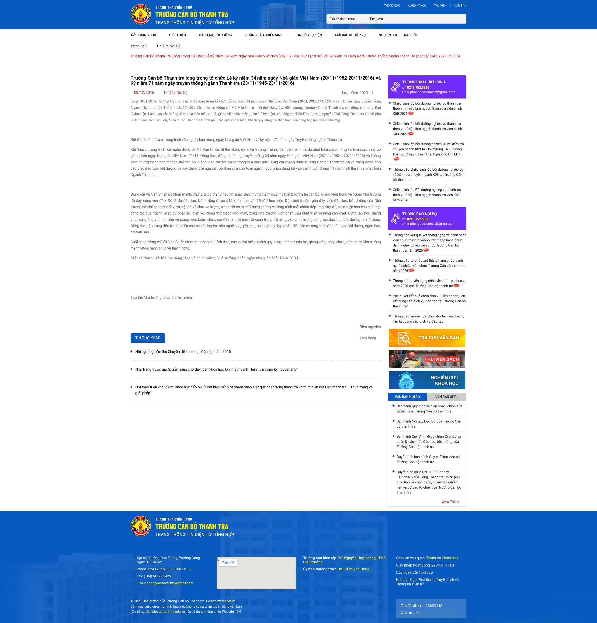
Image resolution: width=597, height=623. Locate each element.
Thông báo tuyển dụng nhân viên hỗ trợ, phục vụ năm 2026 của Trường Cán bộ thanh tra (429, 283)
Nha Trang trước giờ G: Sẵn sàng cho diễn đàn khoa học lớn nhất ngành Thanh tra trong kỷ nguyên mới (216, 369)
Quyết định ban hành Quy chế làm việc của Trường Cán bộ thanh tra (429, 459)
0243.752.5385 (418, 87)
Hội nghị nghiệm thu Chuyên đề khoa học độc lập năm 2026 (183, 351)
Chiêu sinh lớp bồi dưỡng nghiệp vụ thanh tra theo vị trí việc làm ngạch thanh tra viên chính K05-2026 (427, 108)
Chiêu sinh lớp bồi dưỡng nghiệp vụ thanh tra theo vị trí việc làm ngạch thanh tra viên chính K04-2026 (427, 129)
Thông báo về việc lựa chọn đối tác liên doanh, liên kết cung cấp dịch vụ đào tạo (428, 319)
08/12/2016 (144, 92)
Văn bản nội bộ (407, 397)
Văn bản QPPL (446, 397)
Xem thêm (368, 338)
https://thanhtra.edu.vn (168, 611)
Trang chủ (139, 46)
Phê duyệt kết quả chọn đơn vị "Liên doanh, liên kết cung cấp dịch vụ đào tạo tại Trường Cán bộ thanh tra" (429, 301)
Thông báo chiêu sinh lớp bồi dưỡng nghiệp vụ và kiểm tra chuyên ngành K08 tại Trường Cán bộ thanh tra (428, 174)
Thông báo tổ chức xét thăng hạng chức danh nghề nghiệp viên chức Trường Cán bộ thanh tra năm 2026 (429, 265)
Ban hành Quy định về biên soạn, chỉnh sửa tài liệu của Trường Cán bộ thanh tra (429, 408)
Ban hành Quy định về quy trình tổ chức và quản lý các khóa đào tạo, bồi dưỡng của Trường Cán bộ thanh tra (429, 441)
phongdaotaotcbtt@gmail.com (432, 92)
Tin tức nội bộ (168, 46)
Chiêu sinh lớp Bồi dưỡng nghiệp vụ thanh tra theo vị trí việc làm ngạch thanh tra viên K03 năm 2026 (427, 195)
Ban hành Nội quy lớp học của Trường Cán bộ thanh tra (429, 424)
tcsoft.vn (229, 601)
